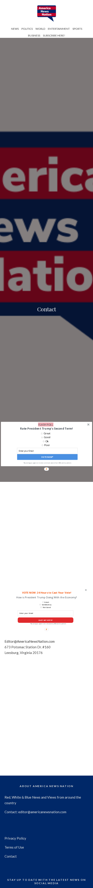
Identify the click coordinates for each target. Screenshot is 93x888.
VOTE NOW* (47, 457)
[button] (46, 428)
